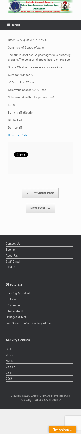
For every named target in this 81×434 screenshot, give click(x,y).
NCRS (10, 361)
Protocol (11, 299)
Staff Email (13, 261)
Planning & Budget (18, 293)
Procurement (14, 305)
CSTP (9, 372)
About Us (12, 255)
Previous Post (40, 192)
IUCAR (10, 267)
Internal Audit (14, 311)
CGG (9, 378)
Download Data (17, 135)
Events (10, 249)
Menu (16, 25)
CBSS (10, 355)
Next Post (40, 208)
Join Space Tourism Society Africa (28, 323)
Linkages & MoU (16, 317)
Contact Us (13, 243)
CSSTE (10, 366)
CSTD (9, 349)
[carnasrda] (40, 6)
